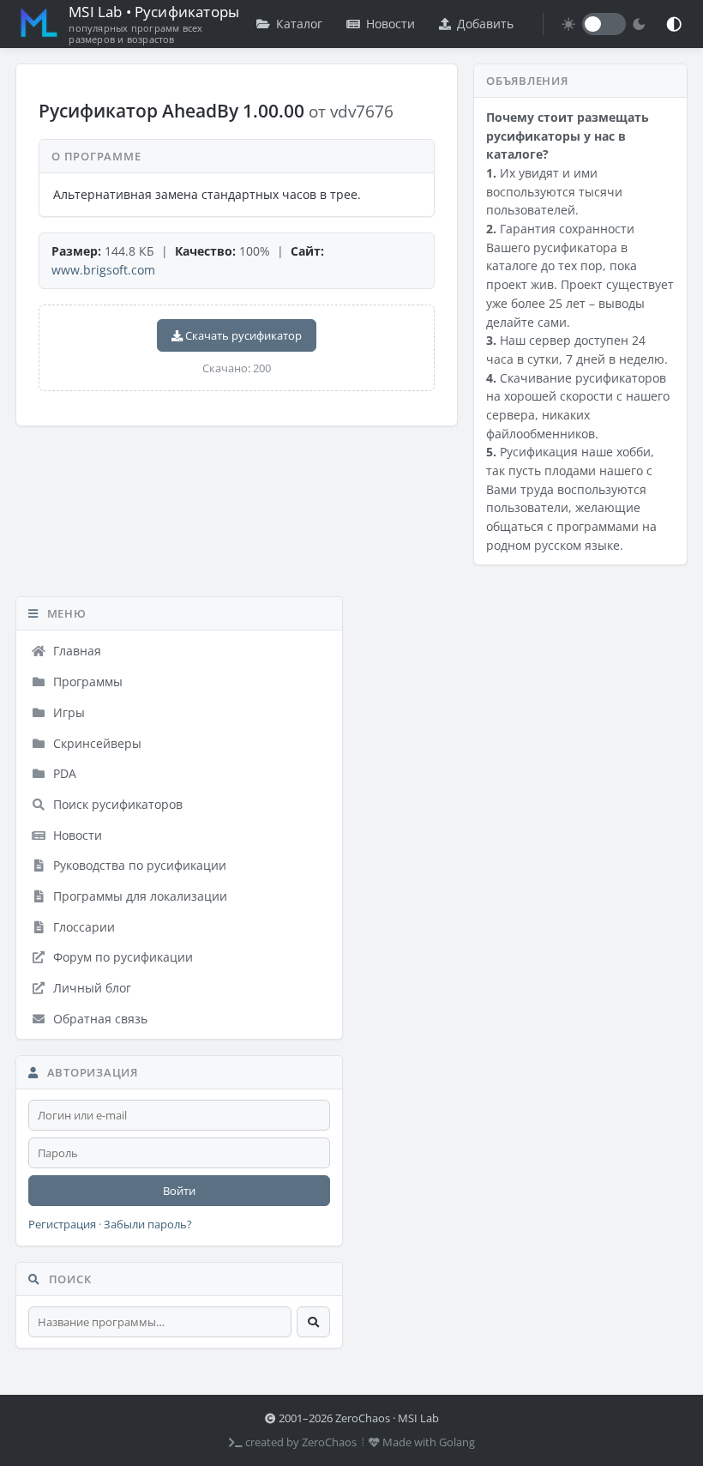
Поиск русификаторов (116, 804)
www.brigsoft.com (103, 270)
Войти (179, 1190)
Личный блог (90, 988)
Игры (67, 712)
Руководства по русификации (138, 865)
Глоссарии (82, 927)
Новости (390, 23)
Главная (75, 651)
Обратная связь (98, 1019)
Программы (86, 681)
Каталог (299, 23)
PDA (63, 773)
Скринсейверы (95, 743)
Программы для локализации (138, 896)
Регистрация (62, 1224)
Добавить (485, 23)
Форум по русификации (121, 957)
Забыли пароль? (148, 1224)
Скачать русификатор (242, 335)
